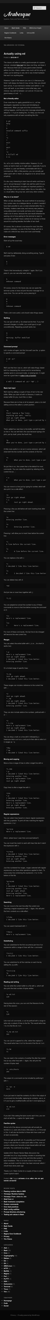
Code (6, 1303)
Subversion (8, 1284)
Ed (11, 1178)
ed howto (22, 1178)
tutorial (6, 1180)
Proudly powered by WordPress (29, 1315)
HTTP (6, 1268)
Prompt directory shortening (14, 1212)
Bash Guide (16, 28)
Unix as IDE (31, 33)
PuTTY (6, 1279)
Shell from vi (8, 1199)
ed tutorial (12, 1180)
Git (5, 1263)
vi (26, 1178)
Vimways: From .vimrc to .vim (15, 1196)
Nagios (6, 1273)
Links (21, 33)
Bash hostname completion (14, 1201)
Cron (5, 1253)
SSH (5, 1281)
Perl (5, 1276)
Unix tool (20, 65)
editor (32, 1178)
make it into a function (28, 375)
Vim (5, 1291)
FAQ (24, 28)
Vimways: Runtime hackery (14, 1194)
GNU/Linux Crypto (35, 28)
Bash (6, 1250)
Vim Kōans (8, 38)
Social (6, 1306)
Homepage (8, 1300)
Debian (6, 1258)
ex (28, 1178)
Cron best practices (11, 1207)
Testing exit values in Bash (14, 1214)
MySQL (6, 1271)
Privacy (6, 1236)
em (39, 1178)
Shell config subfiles (11, 1209)
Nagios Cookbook (10, 33)
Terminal (7, 1286)
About (6, 28)
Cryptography (9, 1255)
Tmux (6, 1289)
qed (42, 1178)
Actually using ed (14, 53)
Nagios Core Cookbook (12, 1233)
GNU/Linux (8, 1266)
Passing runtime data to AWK (15, 1191)
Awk (5, 1248)
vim (36, 1178)
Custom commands (11, 1204)
